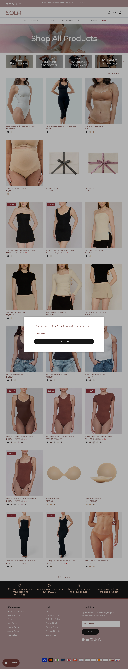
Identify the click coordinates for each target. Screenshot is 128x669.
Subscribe (64, 341)
